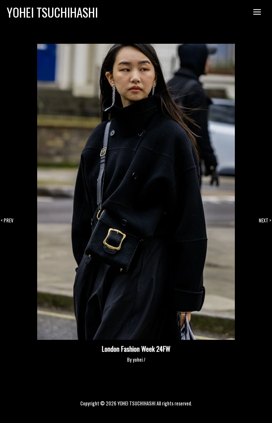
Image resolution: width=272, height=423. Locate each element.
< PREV (7, 220)
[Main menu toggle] (257, 12)
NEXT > (265, 220)
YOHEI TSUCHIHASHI (52, 12)
